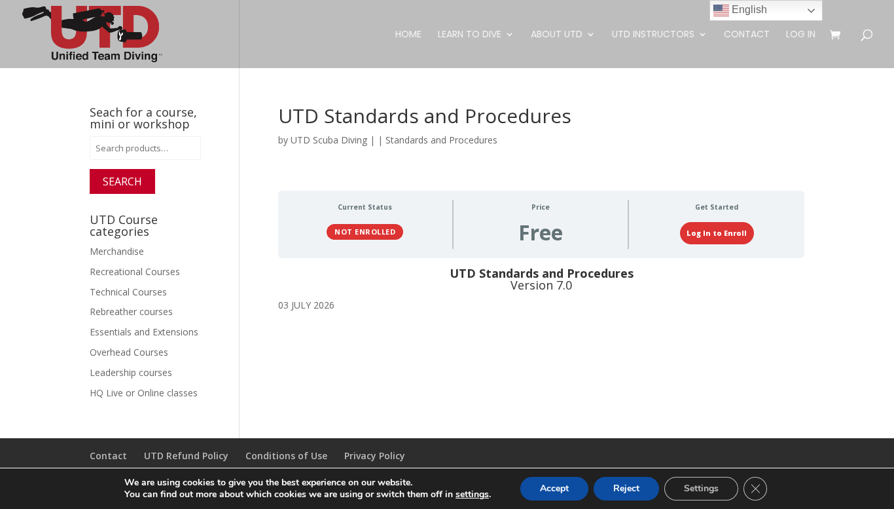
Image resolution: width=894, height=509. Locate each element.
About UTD (556, 35)
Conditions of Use (286, 455)
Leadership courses (131, 372)
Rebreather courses (131, 311)
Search (122, 181)
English (748, 9)
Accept (554, 488)
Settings (701, 488)
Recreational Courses (135, 271)
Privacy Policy (374, 455)
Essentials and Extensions (144, 332)
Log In (800, 35)
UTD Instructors (653, 35)
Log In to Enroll (717, 233)
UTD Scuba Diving (329, 140)
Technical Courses (128, 292)
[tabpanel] (541, 290)
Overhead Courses (129, 352)
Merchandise (117, 251)
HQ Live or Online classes (144, 392)
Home (408, 35)
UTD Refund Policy (186, 455)
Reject (626, 488)
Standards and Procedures (441, 140)
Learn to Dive (469, 35)
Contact (747, 35)
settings (472, 494)
